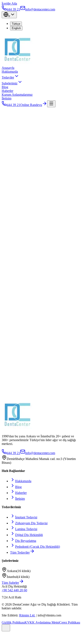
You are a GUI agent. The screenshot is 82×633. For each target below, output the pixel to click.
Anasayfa (8, 68)
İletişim (6, 98)
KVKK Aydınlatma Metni (42, 622)
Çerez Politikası (69, 622)
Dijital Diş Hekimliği (29, 535)
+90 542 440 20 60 (14, 590)
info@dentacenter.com (40, 453)
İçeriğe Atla (9, 3)
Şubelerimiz (9, 83)
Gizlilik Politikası (13, 622)
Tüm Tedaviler (20, 552)
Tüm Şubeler (10, 582)
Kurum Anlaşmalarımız (17, 94)
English (16, 28)
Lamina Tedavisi (26, 529)
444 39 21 (13, 105)
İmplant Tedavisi (26, 517)
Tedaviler (8, 77)
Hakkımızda (10, 71)
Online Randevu (31, 105)
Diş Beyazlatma (25, 541)
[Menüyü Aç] (51, 103)
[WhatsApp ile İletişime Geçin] (6, 627)
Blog (5, 87)
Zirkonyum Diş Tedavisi (31, 523)
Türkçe (16, 23)
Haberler (7, 91)
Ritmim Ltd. (27, 615)
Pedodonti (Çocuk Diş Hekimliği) (37, 546)
